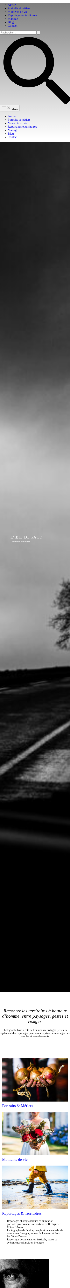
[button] (35, 103)
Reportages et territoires (22, 15)
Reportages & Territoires (22, 1213)
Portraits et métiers (19, 8)
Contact (12, 25)
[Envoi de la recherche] (38, 33)
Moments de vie (17, 11)
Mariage (13, 18)
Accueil (12, 4)
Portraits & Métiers (17, 1105)
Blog (11, 22)
